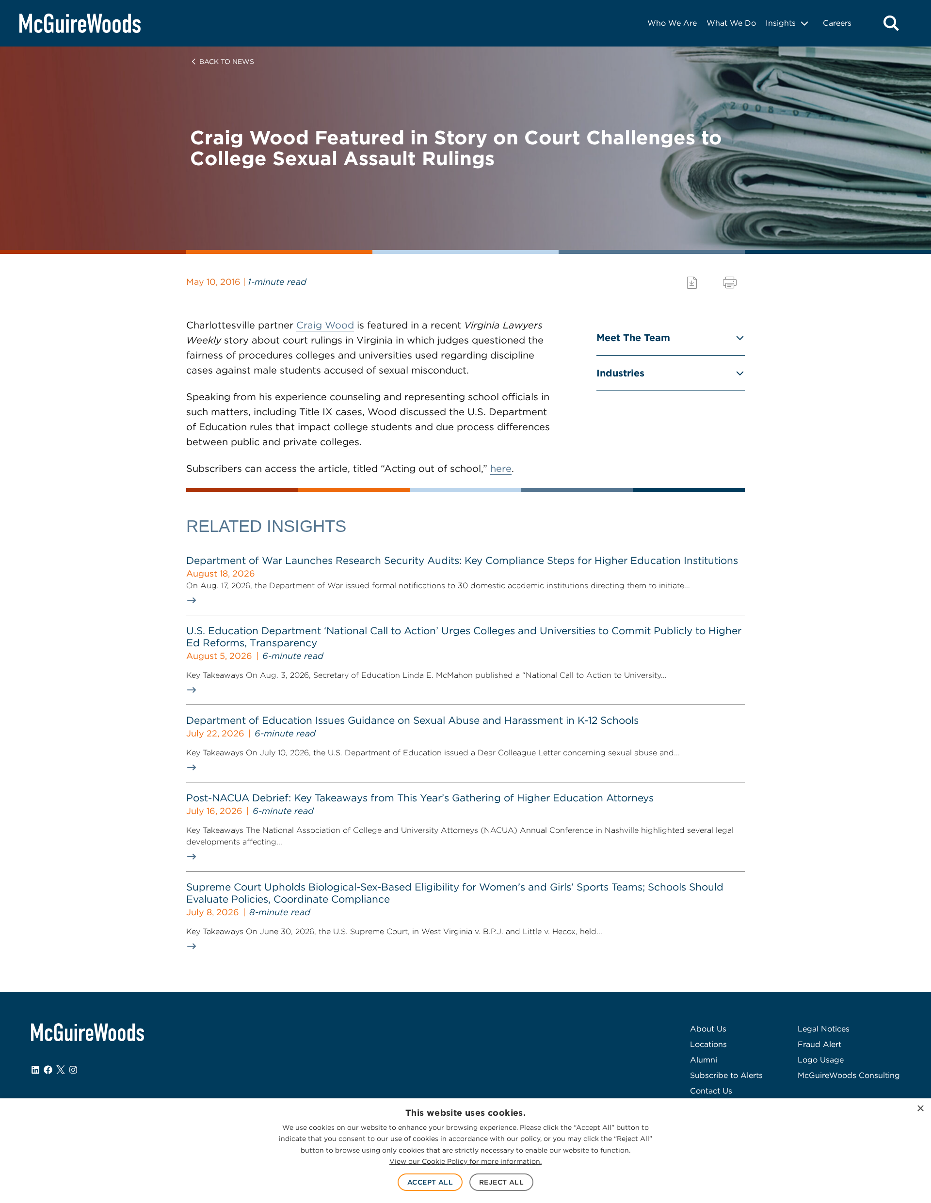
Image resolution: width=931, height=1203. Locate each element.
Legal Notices (824, 1028)
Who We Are (672, 23)
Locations (708, 1044)
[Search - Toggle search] (891, 23)
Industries (620, 373)
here (501, 468)
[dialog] (465, 1150)
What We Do (731, 23)
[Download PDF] (692, 283)
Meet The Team (633, 338)
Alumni (703, 1059)
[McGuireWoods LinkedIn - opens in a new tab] (35, 1069)
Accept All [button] (430, 1182)
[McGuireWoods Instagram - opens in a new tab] (73, 1069)
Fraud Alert (819, 1044)
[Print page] (730, 283)
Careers (837, 23)
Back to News (226, 61)
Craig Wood (325, 325)
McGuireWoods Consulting (849, 1075)
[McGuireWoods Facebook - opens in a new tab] (48, 1069)
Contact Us (711, 1090)
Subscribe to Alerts (726, 1075)
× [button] (920, 1108)
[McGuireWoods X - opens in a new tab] (60, 1069)
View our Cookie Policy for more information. (465, 1161)
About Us (708, 1028)
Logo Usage (821, 1059)
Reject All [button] (501, 1182)
